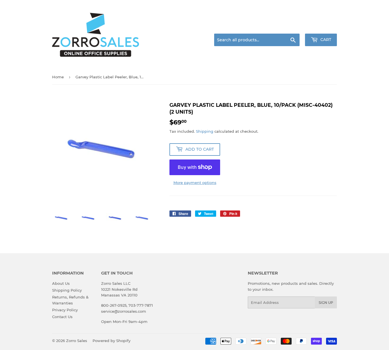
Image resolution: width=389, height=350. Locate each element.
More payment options (194, 182)
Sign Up (326, 302)
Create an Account (321, 27)
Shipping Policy (67, 290)
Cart (325, 39)
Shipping (204, 131)
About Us (61, 283)
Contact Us (62, 316)
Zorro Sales (76, 340)
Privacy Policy (65, 310)
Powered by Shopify (111, 340)
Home (58, 77)
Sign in (292, 27)
